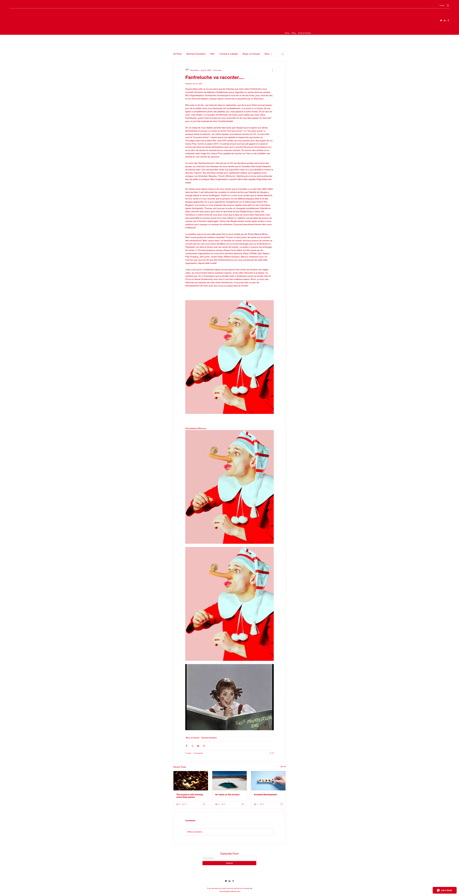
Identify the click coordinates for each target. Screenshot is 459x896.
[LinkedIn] (444, 20)
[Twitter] (441, 20)
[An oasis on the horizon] (229, 780)
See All (283, 766)
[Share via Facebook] (186, 746)
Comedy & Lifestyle (228, 54)
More (267, 54)
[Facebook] (448, 20)
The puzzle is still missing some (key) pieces (189, 795)
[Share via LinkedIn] (198, 746)
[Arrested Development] (268, 780)
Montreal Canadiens (196, 54)
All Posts (177, 54)
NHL (212, 54)
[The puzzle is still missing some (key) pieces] (190, 780)
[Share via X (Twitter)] (192, 746)
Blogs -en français (251, 54)
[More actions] (272, 70)
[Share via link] (204, 746)
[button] (448, 5)
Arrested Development (265, 794)
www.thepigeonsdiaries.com (229, 891)
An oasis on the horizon (227, 794)
